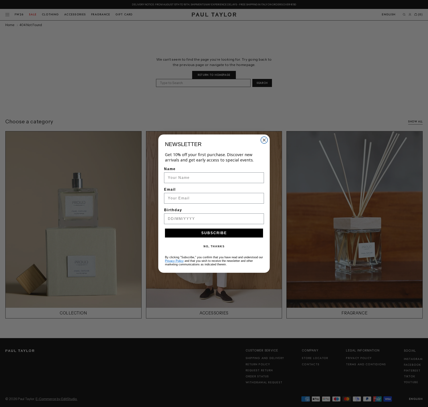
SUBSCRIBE (214, 233)
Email (170, 189)
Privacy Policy (174, 260)
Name (170, 169)
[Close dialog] (264, 140)
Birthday (173, 210)
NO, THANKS (214, 246)
